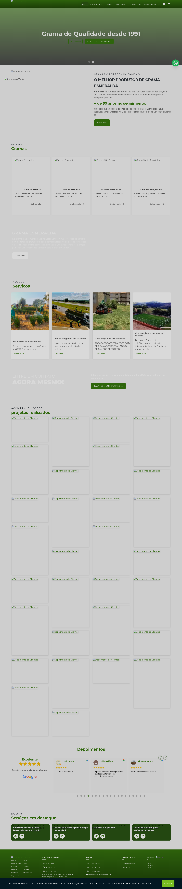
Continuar (168, 884)
